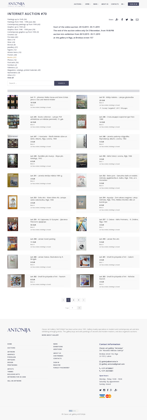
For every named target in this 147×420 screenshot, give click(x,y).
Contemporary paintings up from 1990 (23, 24)
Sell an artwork (14, 381)
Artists (10, 369)
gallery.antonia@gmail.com (113, 364)
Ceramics (12, 34)
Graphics (11, 354)
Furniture (12, 65)
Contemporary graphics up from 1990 (23, 32)
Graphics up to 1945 (16, 27)
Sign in (56, 362)
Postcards (12, 62)
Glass (11, 40)
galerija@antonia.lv (110, 361)
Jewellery (12, 47)
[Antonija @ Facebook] (107, 390)
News (95, 4)
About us (104, 4)
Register (56, 365)
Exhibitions (58, 347)
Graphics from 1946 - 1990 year (21, 29)
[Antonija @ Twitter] (100, 390)
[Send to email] (137, 19)
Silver (11, 42)
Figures (11, 50)
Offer (87, 4)
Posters (12, 55)
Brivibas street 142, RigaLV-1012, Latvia (108, 355)
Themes (10, 372)
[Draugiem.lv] (117, 19)
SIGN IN (133, 4)
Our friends (58, 356)
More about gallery (50, 335)
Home (9, 344)
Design (10, 362)
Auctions (77, 4)
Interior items (14, 52)
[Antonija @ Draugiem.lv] (115, 390)
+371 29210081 (107, 371)
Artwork (11, 352)
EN (122, 4)
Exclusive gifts (13, 374)
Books (11, 57)
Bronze (11, 45)
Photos (11, 60)
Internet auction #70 (27, 14)
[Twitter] (127, 19)
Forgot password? (61, 368)
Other (11, 75)
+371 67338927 (107, 368)
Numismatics (13, 72)
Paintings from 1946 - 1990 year (21, 22)
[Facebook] (122, 19)
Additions (57, 349)
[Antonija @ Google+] (111, 390)
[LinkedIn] (132, 19)
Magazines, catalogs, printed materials (23, 70)
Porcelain (12, 37)
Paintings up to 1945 (17, 19)
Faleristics (12, 67)
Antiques (11, 360)
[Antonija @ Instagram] (104, 390)
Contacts (115, 4)
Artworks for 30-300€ (16, 377)
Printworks (12, 365)
